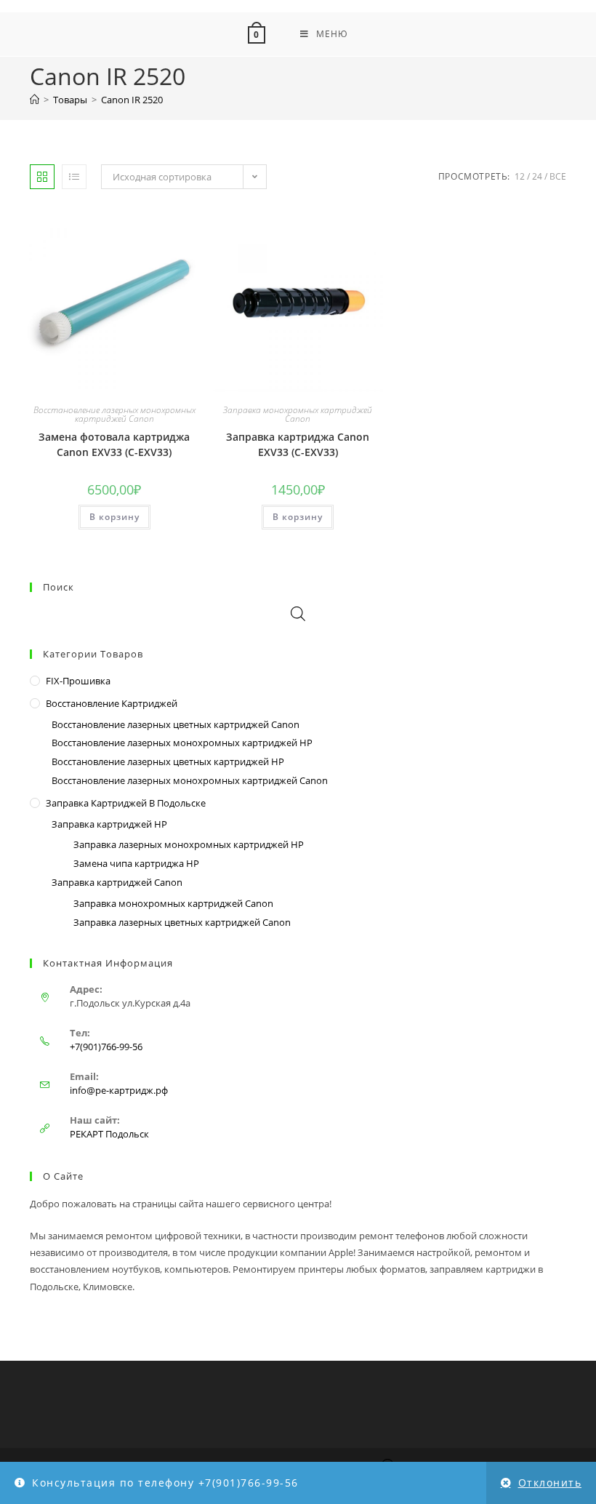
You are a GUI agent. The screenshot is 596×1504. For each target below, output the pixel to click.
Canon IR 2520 (132, 99)
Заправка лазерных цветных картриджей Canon (182, 922)
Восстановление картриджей (111, 703)
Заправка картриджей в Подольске (126, 802)
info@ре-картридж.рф (119, 1090)
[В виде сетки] (42, 176)
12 (520, 176)
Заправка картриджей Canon (117, 882)
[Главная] (34, 99)
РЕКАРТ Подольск (109, 1133)
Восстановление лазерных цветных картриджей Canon (175, 724)
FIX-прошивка (78, 680)
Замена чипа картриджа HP (136, 863)
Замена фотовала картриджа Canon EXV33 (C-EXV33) (114, 444)
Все (557, 176)
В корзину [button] (114, 517)
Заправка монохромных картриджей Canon (297, 414)
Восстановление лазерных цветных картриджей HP (168, 761)
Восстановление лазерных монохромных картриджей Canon (114, 414)
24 (537, 176)
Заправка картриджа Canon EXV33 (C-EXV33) (297, 444)
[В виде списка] (74, 176)
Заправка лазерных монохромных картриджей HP (188, 844)
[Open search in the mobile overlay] (298, 613)
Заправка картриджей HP (109, 824)
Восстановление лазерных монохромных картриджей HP (182, 742)
